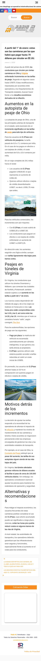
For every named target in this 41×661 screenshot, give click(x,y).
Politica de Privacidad (32, 651)
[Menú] (3, 2)
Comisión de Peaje (13, 453)
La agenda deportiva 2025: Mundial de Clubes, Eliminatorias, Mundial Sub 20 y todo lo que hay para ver (19, 564)
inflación (10, 430)
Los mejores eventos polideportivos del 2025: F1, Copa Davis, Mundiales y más (20, 571)
